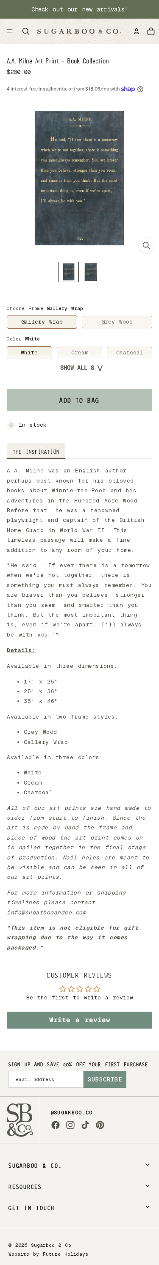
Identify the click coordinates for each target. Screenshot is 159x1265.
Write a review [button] (79, 1019)
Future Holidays (65, 1254)
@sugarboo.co (71, 1112)
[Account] (136, 31)
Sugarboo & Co (51, 1245)
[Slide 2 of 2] (90, 272)
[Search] (26, 31)
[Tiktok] (85, 1125)
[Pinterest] (100, 1125)
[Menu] (10, 31)
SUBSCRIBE (105, 1079)
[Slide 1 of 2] (68, 272)
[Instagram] (70, 1125)
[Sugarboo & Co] (79, 31)
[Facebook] (55, 1125)
